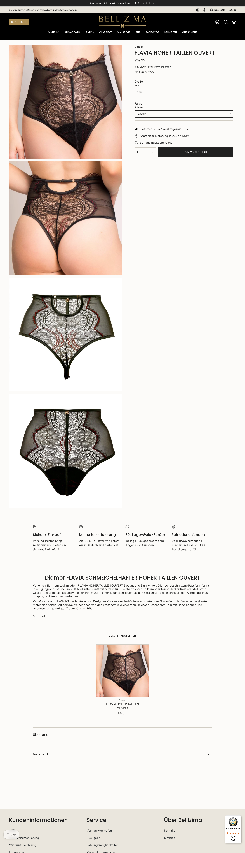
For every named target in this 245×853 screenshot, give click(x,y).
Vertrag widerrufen (99, 830)
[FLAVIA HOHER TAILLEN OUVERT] (122, 671)
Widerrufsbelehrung (22, 845)
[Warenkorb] (234, 22)
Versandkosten (162, 66)
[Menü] (239, 817)
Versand (40, 754)
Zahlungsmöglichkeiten (103, 845)
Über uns (40, 734)
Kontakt (169, 830)
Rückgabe (93, 838)
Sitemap (169, 838)
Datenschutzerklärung (24, 838)
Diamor (139, 46)
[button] (53, 32)
